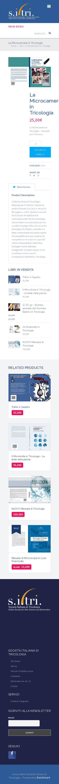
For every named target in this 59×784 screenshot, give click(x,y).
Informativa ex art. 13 (21, 681)
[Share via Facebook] (30, 175)
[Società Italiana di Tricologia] (24, 11)
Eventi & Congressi (19, 701)
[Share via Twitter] (34, 175)
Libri (43, 165)
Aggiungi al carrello (40, 152)
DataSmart (43, 777)
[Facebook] (12, 755)
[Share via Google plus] (38, 175)
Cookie (14, 686)
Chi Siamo (15, 661)
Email (11, 717)
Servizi (14, 666)
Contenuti (15, 676)
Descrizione (23, 187)
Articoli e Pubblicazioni (22, 671)
